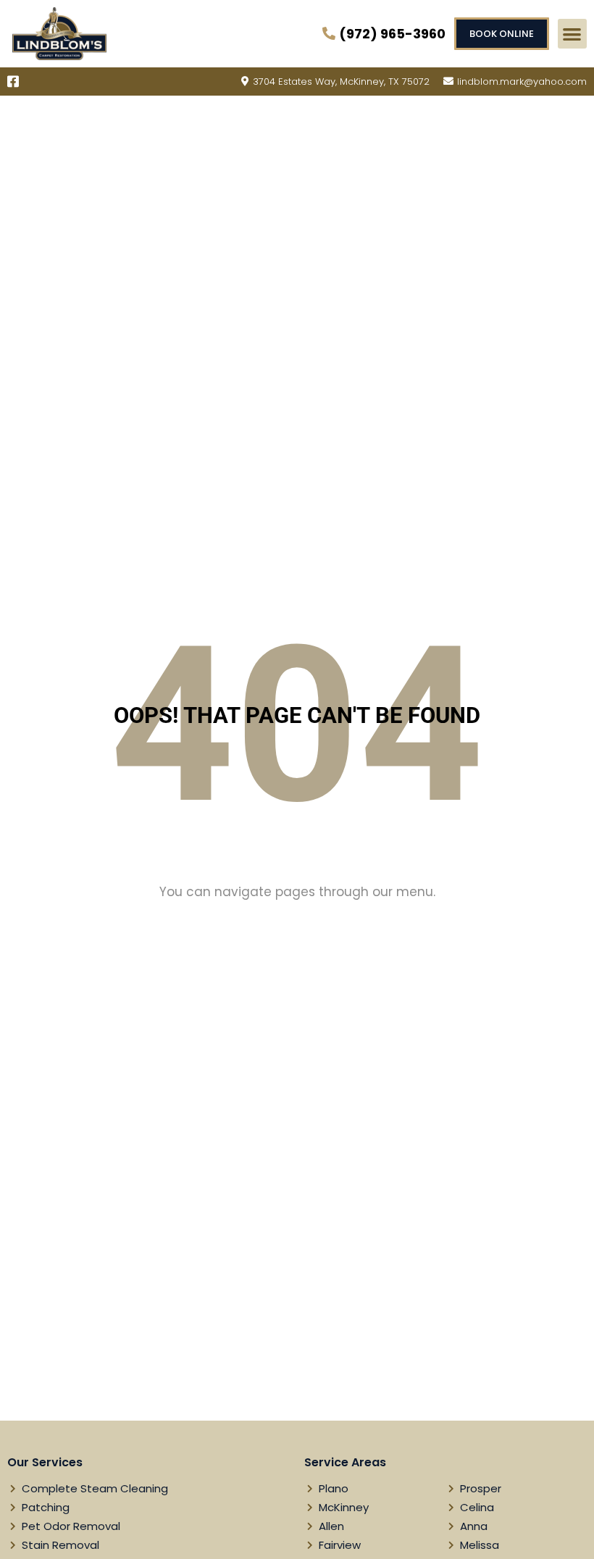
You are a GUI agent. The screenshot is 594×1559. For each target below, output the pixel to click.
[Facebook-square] (13, 81)
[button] (572, 34)
